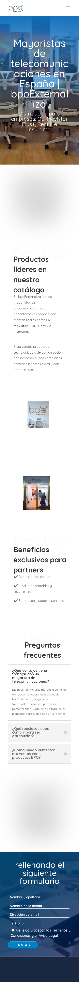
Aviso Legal (48, 935)
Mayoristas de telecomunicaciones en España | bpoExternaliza (39, 73)
